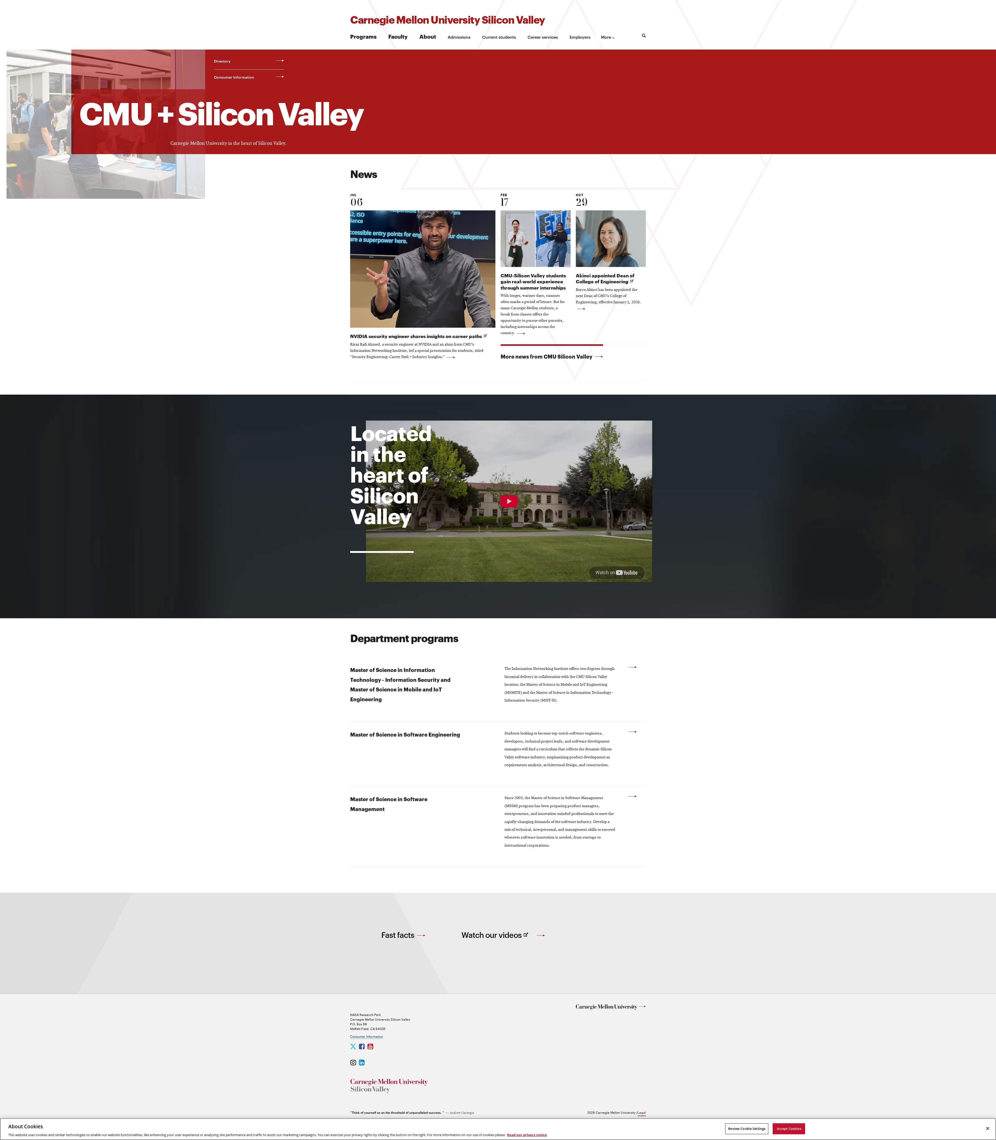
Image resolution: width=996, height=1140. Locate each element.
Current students (499, 37)
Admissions (459, 37)
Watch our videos (503, 939)
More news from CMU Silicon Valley (547, 356)
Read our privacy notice (527, 1134)
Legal (642, 1112)
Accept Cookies (789, 1128)
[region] (498, 1129)
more (606, 37)
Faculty (398, 36)
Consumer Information (366, 1036)
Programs (363, 36)
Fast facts (398, 935)
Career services (543, 37)
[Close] (987, 1128)
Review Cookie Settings (746, 1128)
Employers (580, 37)
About (427, 36)
